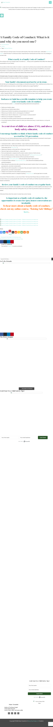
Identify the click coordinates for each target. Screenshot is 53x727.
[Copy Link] (19, 233)
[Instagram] (7, 233)
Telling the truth (30, 173)
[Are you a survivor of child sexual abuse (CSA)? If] (13, 488)
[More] (28, 233)
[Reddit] (16, 233)
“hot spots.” (14, 147)
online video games (14, 158)
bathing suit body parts (35, 155)
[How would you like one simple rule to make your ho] (4, 522)
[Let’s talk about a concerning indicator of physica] (39, 555)
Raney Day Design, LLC (33, 721)
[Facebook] (1, 233)
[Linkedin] (4, 233)
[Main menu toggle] (50, 2)
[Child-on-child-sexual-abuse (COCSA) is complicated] (30, 496)
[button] (2, 15)
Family (3, 46)
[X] (13, 233)
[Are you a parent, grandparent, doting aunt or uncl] (22, 561)
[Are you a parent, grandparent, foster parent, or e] (48, 499)
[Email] (21, 233)
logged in (10, 246)
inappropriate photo (20, 160)
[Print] (24, 233)
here (14, 103)
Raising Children (8, 48)
